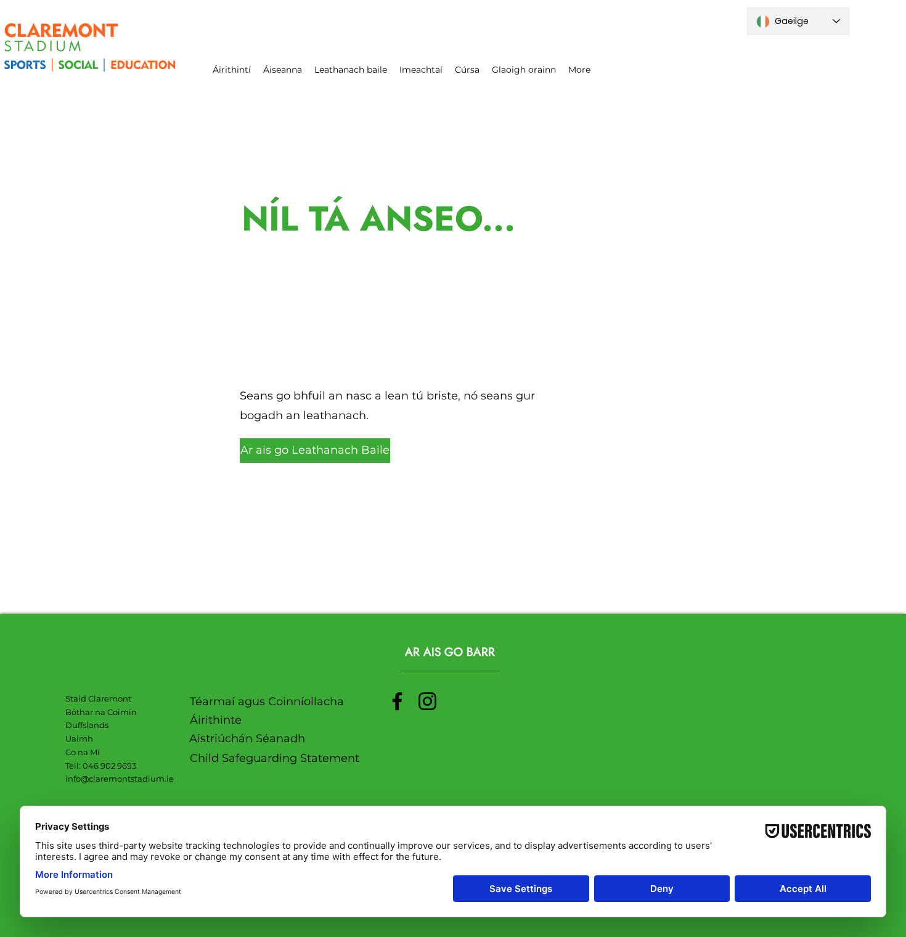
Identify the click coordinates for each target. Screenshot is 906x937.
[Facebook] (397, 701)
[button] (292, 450)
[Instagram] (427, 701)
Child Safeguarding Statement (274, 758)
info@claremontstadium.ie (119, 779)
